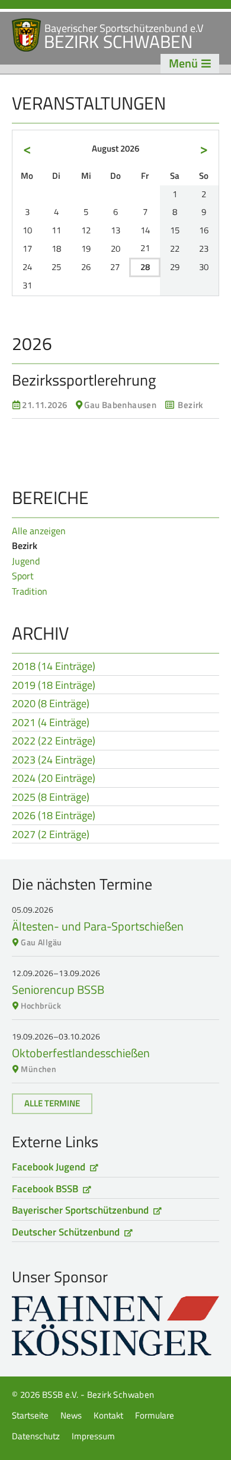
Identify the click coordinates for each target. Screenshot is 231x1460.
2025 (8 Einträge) (50, 798)
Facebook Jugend (48, 1167)
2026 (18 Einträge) (53, 816)
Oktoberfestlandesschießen (81, 1053)
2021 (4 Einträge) (50, 723)
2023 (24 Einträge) (53, 760)
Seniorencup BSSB (58, 989)
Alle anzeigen (39, 531)
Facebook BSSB (45, 1188)
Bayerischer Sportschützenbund (80, 1210)
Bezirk (24, 545)
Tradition (29, 591)
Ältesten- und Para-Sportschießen (98, 926)
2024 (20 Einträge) (53, 779)
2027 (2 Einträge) (50, 835)
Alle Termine (52, 1103)
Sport (23, 576)
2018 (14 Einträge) (53, 667)
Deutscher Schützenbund (66, 1232)
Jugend (26, 561)
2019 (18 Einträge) (53, 686)
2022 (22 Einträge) (53, 741)
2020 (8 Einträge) (50, 704)
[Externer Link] (115, 1326)
